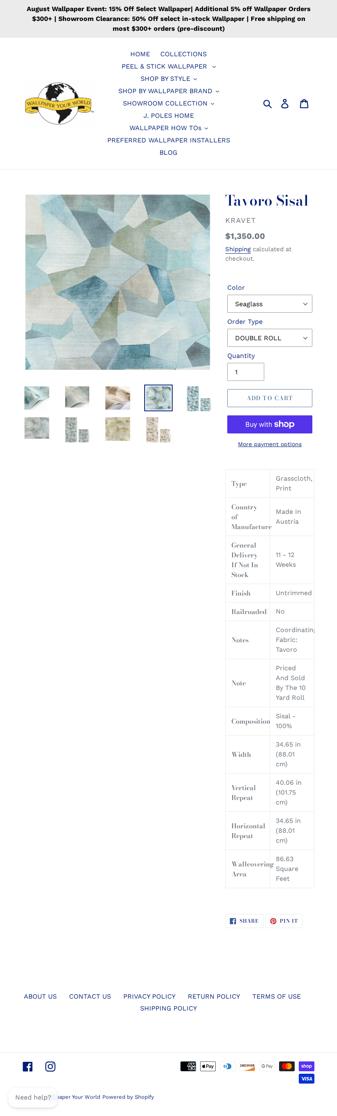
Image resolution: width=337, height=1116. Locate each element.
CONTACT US (90, 996)
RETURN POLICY (214, 996)
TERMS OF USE (276, 996)
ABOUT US (40, 996)
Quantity (241, 356)
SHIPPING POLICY (168, 1008)
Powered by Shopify (128, 1097)
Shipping (238, 249)
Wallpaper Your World (72, 1097)
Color (236, 287)
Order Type (245, 321)
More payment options (270, 444)
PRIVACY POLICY (149, 996)
